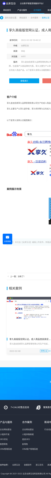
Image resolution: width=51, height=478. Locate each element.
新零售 (25, 444)
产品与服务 (22, 10)
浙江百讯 (39, 465)
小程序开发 (5, 434)
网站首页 (7, 10)
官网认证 (45, 17)
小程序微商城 (28, 434)
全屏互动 (16, 465)
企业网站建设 (5, 429)
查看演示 (24, 81)
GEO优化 (4, 439)
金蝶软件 (28, 465)
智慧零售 (4, 444)
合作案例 (37, 10)
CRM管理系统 (6, 449)
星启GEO (26, 439)
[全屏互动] (9, 3)
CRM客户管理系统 (30, 449)
